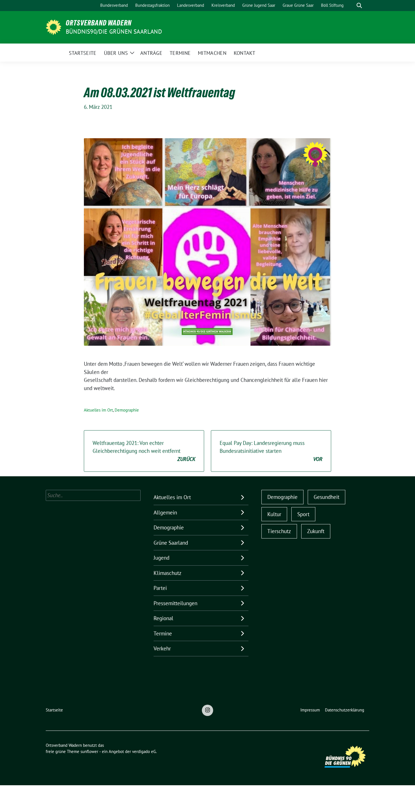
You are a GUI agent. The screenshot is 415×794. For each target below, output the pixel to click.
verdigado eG (144, 751)
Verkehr (162, 648)
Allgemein (165, 512)
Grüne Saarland (171, 542)
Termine (163, 633)
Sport (303, 514)
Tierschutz (279, 531)
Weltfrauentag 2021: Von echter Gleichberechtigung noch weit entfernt (144, 451)
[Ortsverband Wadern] (53, 26)
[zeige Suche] (359, 5)
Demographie (127, 410)
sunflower (89, 751)
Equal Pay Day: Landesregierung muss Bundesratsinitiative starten (271, 451)
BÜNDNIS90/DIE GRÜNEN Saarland (114, 31)
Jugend (161, 557)
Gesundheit (326, 497)
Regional (163, 618)
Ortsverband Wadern (99, 23)
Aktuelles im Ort (98, 410)
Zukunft (315, 531)
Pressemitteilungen (175, 603)
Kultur (274, 514)
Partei (160, 588)
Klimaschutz (168, 573)
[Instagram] (207, 710)
